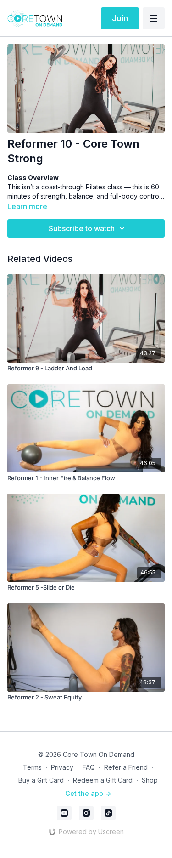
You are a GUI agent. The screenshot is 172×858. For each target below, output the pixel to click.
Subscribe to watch (82, 228)
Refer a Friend (126, 767)
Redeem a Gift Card (103, 780)
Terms (32, 767)
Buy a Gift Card (41, 780)
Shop (150, 780)
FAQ (89, 767)
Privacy (62, 767)
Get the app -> (88, 793)
